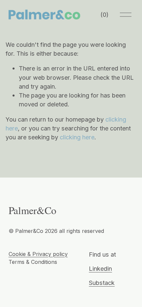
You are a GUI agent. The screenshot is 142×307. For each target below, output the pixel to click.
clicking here (77, 137)
